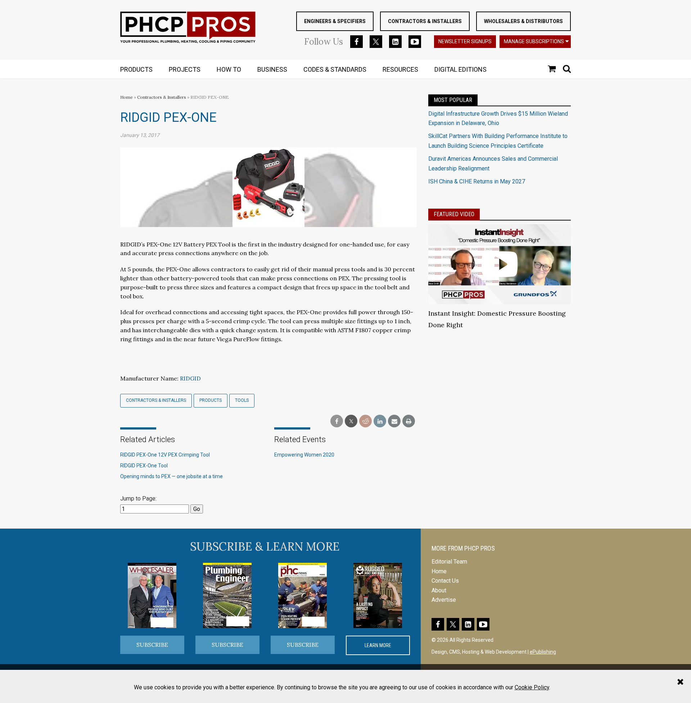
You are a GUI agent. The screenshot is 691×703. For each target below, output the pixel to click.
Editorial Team (449, 561)
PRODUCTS (136, 69)
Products (210, 400)
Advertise (444, 599)
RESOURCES (400, 69)
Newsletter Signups (465, 41)
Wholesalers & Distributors (523, 21)
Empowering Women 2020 (304, 455)
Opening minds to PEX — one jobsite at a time (171, 476)
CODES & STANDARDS (334, 69)
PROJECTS (184, 69)
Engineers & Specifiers (335, 21)
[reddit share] (365, 421)
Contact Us (445, 580)
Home (126, 97)
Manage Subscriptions (534, 41)
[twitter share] (351, 421)
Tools (242, 400)
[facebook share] (336, 421)
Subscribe (152, 644)
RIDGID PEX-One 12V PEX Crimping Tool (165, 455)
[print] (408, 421)
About (439, 590)
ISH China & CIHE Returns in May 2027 (476, 181)
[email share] (394, 421)
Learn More (378, 645)
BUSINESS (272, 69)
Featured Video (454, 214)
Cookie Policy (532, 687)
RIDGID (190, 378)
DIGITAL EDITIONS (460, 69)
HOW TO (229, 69)
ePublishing (543, 652)
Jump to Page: (138, 498)
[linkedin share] (380, 421)
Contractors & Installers (425, 21)
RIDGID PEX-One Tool (144, 465)
